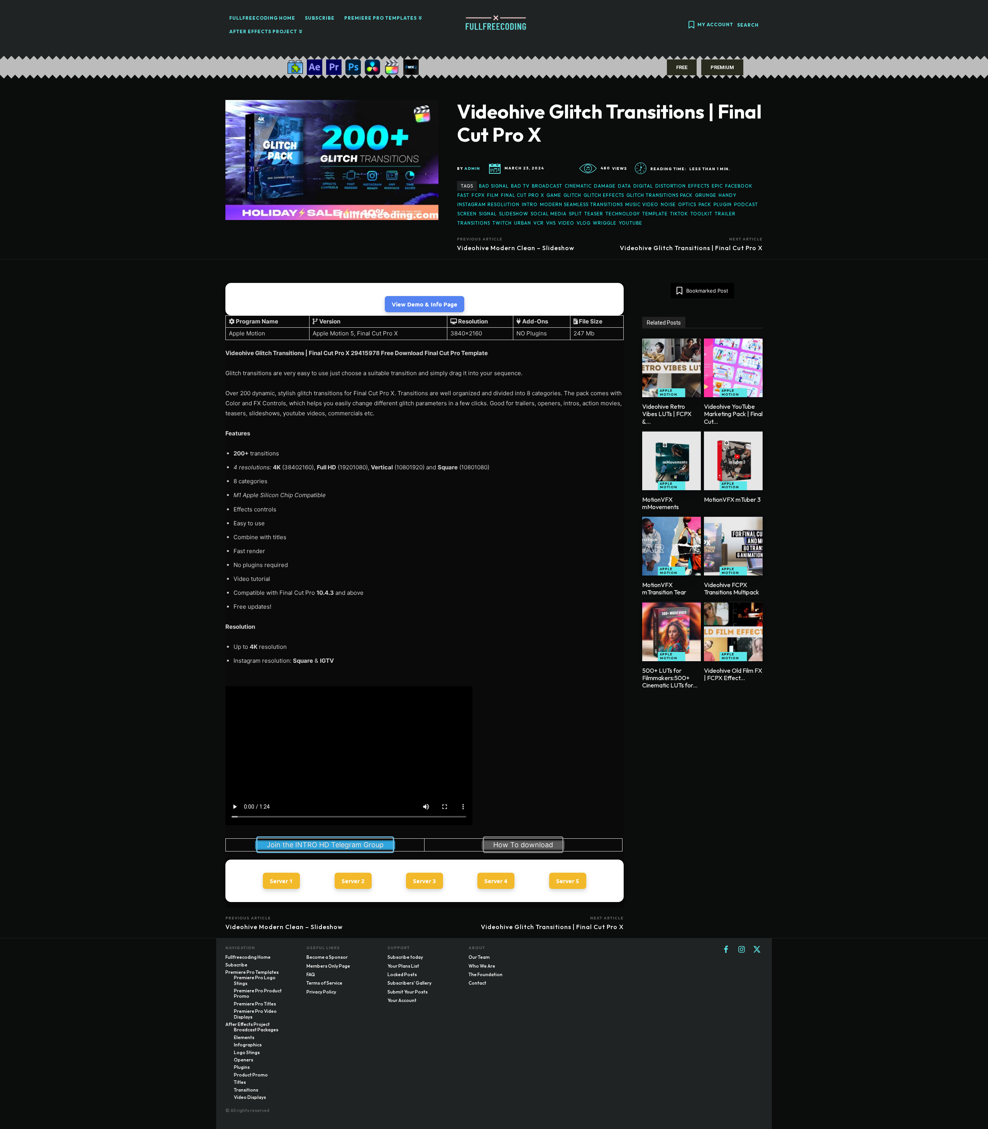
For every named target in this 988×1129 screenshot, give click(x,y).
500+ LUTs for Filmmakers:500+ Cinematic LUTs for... (669, 678)
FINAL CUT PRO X (522, 195)
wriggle (604, 223)
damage (605, 186)
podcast (746, 204)
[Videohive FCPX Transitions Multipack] (733, 546)
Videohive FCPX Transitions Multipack (731, 588)
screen (467, 214)
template (655, 214)
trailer (725, 214)
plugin (723, 204)
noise (668, 204)
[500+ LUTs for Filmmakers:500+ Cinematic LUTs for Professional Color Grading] (671, 632)
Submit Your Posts (407, 992)
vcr (538, 223)
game (553, 195)
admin (472, 168)
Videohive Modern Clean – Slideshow (515, 248)
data (624, 186)
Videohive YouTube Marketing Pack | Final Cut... (733, 414)
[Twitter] (757, 950)
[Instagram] (741, 950)
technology (623, 214)
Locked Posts (402, 974)
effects (698, 186)
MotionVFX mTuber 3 (732, 499)
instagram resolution (488, 204)
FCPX (478, 195)
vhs (551, 223)
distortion (670, 186)
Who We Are (482, 966)
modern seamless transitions (581, 204)
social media (549, 214)
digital (643, 186)
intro (530, 204)
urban (522, 223)
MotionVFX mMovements (660, 503)
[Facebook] (726, 950)
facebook (739, 186)
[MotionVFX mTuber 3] (733, 461)
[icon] (691, 25)
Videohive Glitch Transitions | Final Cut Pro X (691, 248)
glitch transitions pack (659, 195)
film (493, 195)
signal (488, 214)
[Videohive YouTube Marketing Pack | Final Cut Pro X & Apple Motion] (733, 368)
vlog (583, 223)
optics (687, 204)
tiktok (679, 214)
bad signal (494, 186)
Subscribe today (405, 957)
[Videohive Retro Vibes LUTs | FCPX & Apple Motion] (671, 368)
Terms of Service (324, 983)
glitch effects (604, 195)
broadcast (547, 186)
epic (717, 186)
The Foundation (485, 974)
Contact (477, 983)
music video (641, 204)
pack (705, 204)
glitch (572, 195)
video (566, 223)
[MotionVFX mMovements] (671, 461)
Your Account (401, 1000)
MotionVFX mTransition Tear (664, 588)
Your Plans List (403, 966)
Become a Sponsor (327, 957)
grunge (705, 195)
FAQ (310, 974)
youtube (630, 223)
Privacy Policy (321, 992)
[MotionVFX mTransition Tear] (671, 546)
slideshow (513, 214)
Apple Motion (668, 392)
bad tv (520, 186)
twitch (502, 223)
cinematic (578, 186)
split (575, 214)
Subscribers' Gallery (409, 983)
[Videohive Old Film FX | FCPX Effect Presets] (733, 632)
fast (463, 195)
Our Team (479, 957)
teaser (593, 214)
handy (727, 195)
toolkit (701, 214)
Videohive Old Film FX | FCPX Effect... (733, 674)
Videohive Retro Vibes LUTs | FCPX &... (667, 414)
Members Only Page (328, 966)
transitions (473, 223)
